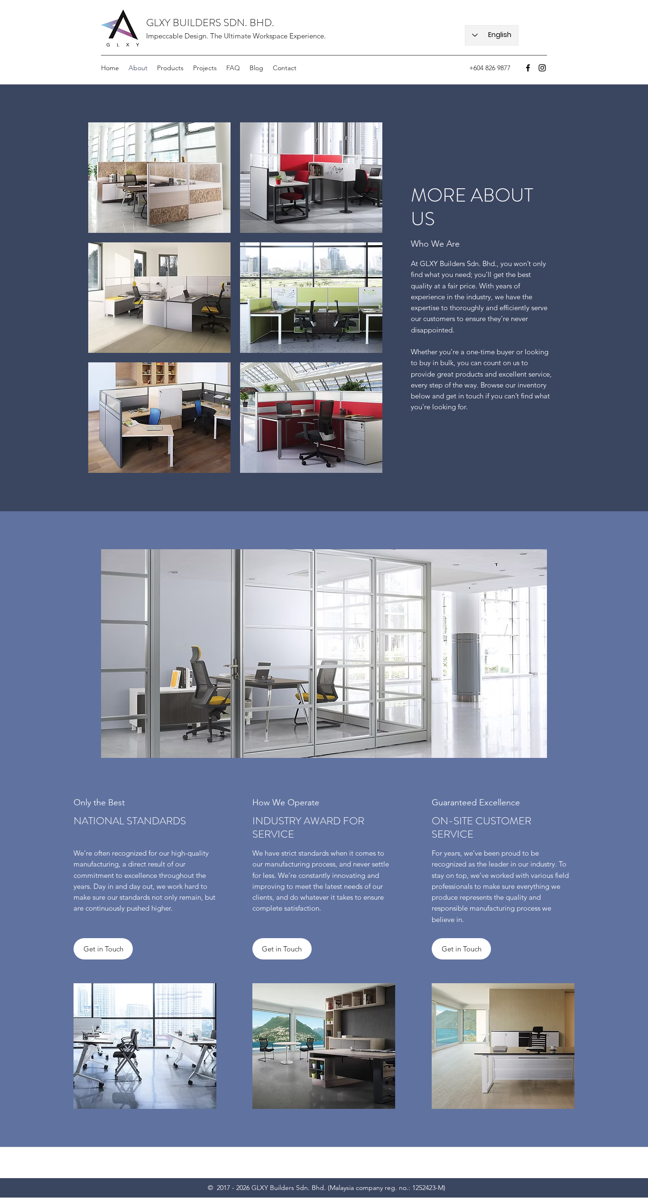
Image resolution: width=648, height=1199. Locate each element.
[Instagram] (542, 68)
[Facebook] (528, 68)
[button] (159, 177)
